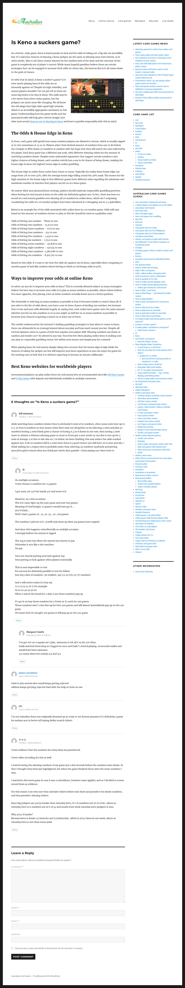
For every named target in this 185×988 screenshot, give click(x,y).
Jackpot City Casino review (149, 421)
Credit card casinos (146, 438)
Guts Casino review (146, 415)
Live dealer (168, 21)
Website (15, 934)
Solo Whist (140, 174)
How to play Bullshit (144, 299)
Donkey (138, 131)
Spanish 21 (140, 501)
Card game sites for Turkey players (150, 233)
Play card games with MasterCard (152, 447)
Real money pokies (143, 478)
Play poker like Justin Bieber (150, 367)
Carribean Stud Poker (144, 236)
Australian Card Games (145, 208)
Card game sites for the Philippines (150, 231)
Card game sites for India (146, 228)
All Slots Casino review (147, 401)
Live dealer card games (145, 339)
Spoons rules (141, 507)
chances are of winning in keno (46, 121)
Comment (17, 867)
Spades (138, 177)
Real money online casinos (146, 475)
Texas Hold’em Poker (147, 160)
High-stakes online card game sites (150, 273)
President (139, 165)
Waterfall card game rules (146, 546)
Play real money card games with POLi (154, 450)
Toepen (138, 532)
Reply (14, 458)
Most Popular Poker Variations (148, 344)
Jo (136, 143)
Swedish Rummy (142, 180)
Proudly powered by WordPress (46, 976)
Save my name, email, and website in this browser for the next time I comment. (49, 948)
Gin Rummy (140, 140)
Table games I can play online (148, 515)
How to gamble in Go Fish (146, 279)
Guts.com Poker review (147, 418)
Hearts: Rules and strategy (146, 268)
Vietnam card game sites (145, 544)
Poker (137, 151)
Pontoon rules (141, 467)
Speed (137, 504)
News (92, 21)
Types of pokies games (147, 487)
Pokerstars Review (145, 427)
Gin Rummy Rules (143, 265)
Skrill (140, 452)
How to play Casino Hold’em (150, 364)
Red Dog (138, 489)
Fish (137, 137)
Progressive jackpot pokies (149, 484)
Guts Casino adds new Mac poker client (152, 55)
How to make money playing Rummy (151, 285)
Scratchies (139, 495)
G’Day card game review (148, 413)
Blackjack (140, 21)
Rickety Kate (140, 168)
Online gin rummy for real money (152, 287)
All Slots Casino (116, 374)
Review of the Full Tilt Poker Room (152, 430)
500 (137, 120)
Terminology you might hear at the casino (153, 521)
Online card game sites (145, 393)
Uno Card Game (142, 538)
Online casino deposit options (148, 435)
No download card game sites (147, 381)
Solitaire (138, 171)
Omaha (141, 157)
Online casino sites (143, 455)
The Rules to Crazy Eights (146, 526)
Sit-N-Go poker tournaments (150, 370)
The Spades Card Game (145, 529)
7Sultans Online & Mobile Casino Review (155, 396)
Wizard (138, 552)
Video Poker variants (146, 330)
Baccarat (153, 21)
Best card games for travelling (148, 216)
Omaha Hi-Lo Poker (148, 356)
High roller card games (145, 270)
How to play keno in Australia (147, 310)
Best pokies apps (145, 481)
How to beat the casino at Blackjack (150, 276)
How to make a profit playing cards (150, 282)
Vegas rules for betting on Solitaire (150, 541)
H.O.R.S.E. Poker (144, 154)
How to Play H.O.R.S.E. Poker (147, 307)
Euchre (138, 134)
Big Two (138, 219)
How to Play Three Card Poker (148, 316)
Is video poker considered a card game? (152, 327)
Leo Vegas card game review (150, 424)
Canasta (138, 225)
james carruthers (28, 672)
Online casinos (106, 21)
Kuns (137, 146)
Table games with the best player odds (151, 518)
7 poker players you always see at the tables (153, 205)
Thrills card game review (148, 433)
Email (15, 921)
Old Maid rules (141, 387)
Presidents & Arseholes (145, 472)
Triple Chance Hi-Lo (144, 535)
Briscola (138, 222)
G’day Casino (23, 378)
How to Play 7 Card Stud (145, 290)
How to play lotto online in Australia (150, 313)
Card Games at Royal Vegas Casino (152, 404)
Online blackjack (142, 390)
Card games (124, 21)
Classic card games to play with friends (152, 239)
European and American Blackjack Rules (152, 259)
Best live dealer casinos (148, 341)
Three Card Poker (145, 163)
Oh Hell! (138, 148)
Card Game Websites (144, 572)
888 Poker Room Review (148, 398)
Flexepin (141, 441)
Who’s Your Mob (142, 549)
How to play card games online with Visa (155, 444)
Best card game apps (144, 213)
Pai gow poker (141, 464)
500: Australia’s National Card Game (150, 202)
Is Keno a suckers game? (145, 324)
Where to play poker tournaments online (155, 378)
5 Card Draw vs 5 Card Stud (149, 347)
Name (15, 908)
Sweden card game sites (145, 509)
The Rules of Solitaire (144, 524)
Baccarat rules (141, 211)
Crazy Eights (140, 128)
